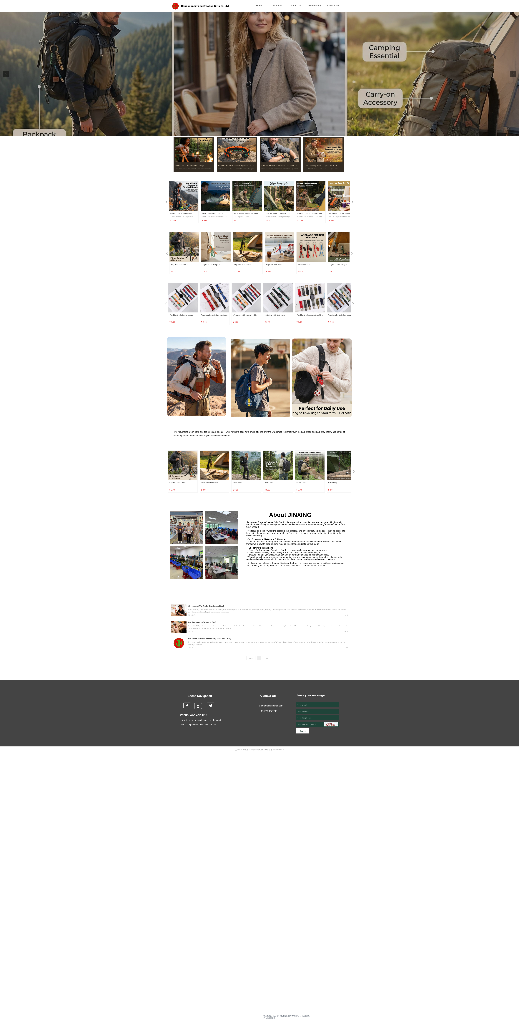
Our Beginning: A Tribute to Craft (202, 622)
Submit (302, 731)
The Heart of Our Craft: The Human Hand (206, 606)
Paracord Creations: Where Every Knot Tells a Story (209, 639)
